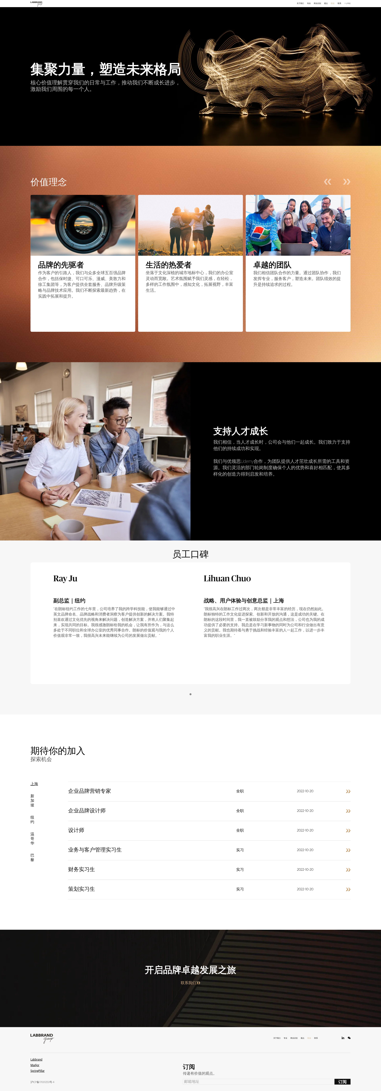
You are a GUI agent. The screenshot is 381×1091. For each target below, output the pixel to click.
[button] (299, 3)
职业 (332, 3)
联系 (339, 3)
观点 (326, 3)
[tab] (38, 784)
